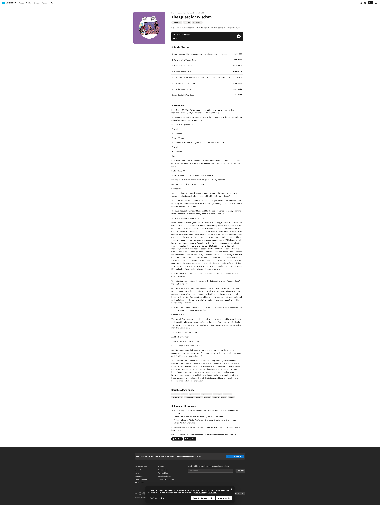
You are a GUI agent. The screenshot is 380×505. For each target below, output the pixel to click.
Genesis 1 (224, 397)
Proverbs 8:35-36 (177, 397)
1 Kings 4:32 (175, 394)
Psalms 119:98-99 (195, 394)
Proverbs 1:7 (198, 397)
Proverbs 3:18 (218, 394)
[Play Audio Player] (239, 36)
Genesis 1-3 (216, 397)
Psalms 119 (184, 394)
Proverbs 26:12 (188, 397)
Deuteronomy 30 (206, 394)
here (179, 430)
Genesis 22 (207, 397)
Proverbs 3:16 (228, 394)
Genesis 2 (231, 397)
